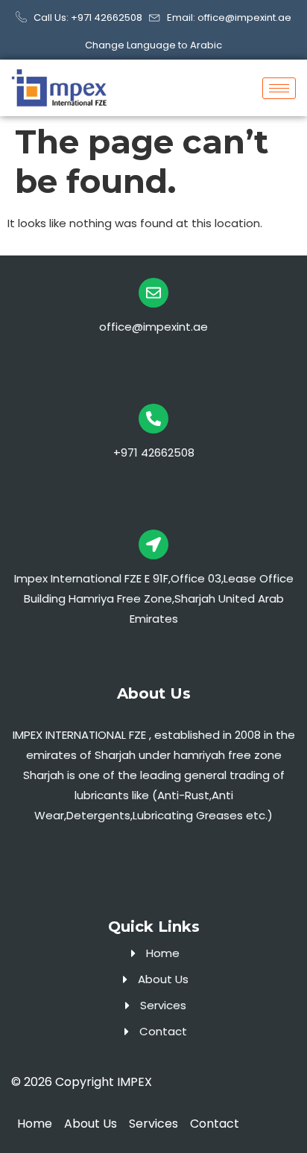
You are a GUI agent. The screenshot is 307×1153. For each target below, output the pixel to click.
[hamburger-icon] (279, 88)
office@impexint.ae (153, 326)
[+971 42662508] (153, 418)
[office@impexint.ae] (153, 293)
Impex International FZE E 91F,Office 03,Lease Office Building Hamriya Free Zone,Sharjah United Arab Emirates (154, 598)
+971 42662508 (153, 452)
